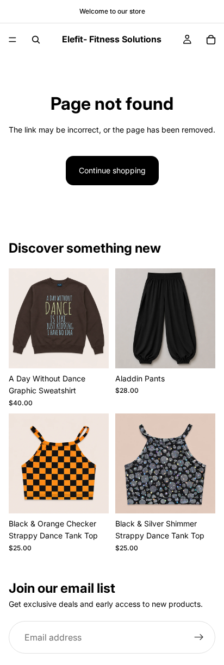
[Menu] (12, 39)
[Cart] (211, 40)
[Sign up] (199, 637)
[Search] (36, 40)
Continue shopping (112, 170)
